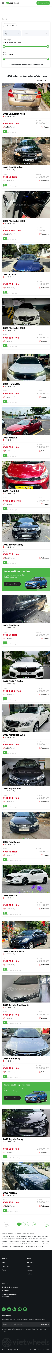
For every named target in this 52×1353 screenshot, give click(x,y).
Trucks (4, 1270)
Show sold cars (9, 25)
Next (46, 1224)
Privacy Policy (46, 1350)
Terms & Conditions (35, 1350)
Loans (28, 1266)
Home (3, 19)
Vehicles (10, 19)
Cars (3, 1262)
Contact (29, 1274)
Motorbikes (5, 1266)
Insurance (30, 1270)
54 (34, 1224)
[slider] (4, 46)
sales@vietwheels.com (11, 1287)
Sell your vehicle (43, 3)
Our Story (30, 1262)
